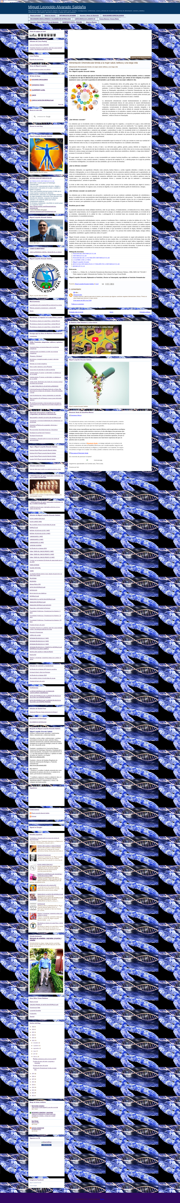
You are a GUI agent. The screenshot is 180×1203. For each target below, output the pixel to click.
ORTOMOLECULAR (34, 596)
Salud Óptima (35, 1121)
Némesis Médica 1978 (35, 584)
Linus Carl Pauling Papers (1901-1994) (39, 45)
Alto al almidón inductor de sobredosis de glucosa (42, 524)
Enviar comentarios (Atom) (113, 318)
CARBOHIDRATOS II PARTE (36, 539)
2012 (33, 1093)
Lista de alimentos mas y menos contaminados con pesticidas (45, 395)
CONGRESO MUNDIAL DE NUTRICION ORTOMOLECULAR (44, 1004)
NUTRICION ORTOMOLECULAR (37, 587)
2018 (33, 1076)
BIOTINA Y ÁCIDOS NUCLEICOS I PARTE (40, 530)
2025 (33, 1027)
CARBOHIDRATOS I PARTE (36, 536)
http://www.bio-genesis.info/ (38, 765)
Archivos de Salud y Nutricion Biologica (40, 672)
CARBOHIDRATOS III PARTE (37, 542)
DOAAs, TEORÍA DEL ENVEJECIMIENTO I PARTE (42, 551)
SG (74, 292)
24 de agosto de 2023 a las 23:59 (82, 300)
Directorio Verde (92, 443)
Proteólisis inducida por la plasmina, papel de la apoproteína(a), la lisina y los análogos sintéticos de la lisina (46, 48)
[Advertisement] (109, 44)
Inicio (111, 312)
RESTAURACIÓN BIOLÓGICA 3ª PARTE (39, 644)
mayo (34, 1051)
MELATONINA (33, 578)
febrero (35, 1056)
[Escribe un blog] (108, 284)
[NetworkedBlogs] (46, 1142)
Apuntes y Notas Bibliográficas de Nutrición (44, 22)
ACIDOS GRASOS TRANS (36, 521)
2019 (33, 1073)
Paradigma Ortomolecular (36, 435)
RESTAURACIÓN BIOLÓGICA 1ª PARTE (39, 638)
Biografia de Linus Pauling (36, 59)
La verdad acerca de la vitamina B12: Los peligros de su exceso (46, 305)
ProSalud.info (33, 1013)
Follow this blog (46, 1144)
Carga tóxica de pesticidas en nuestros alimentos (42, 369)
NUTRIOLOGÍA (33, 590)
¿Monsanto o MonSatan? (36, 356)
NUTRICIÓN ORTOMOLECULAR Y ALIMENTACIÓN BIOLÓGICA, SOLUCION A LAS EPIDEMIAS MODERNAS (45, 696)
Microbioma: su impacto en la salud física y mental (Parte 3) (45, 327)
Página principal (35, 15)
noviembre (36, 1045)
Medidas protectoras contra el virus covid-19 (44, 1059)
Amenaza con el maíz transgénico (38, 363)
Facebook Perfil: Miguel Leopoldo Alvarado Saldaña (43, 453)
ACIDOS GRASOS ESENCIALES (37, 518)
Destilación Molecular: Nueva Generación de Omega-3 (43, 712)
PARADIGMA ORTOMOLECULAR (38, 602)
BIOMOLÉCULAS (34, 527)
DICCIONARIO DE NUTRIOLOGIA (38, 722)
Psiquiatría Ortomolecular (36, 632)
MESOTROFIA (33, 581)
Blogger (102, 1199)
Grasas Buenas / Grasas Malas (109, 19)
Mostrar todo (60, 104)
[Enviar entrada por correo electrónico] (102, 284)
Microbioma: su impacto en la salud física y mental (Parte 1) (45, 321)
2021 (33, 1037)
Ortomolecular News (35, 1007)
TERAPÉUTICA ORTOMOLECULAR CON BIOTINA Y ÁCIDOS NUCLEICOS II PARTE (50, 875)
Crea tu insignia (33, 1185)
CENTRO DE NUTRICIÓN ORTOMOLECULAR (43, 100)
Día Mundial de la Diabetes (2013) (38, 548)
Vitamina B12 (33, 654)
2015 (33, 1084)
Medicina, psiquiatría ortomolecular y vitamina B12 (43, 308)
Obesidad (32, 1016)
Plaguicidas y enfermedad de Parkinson (40, 608)
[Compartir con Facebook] (111, 284)
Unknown (34, 816)
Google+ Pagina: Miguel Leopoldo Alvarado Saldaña (43, 456)
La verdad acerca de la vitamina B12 (47, 885)
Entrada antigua (145, 312)
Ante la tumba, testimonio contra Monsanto (41, 366)
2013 (33, 1090)
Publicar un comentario (77, 304)
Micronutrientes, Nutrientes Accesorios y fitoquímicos (44, 429)
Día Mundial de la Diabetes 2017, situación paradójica (43, 669)
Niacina (31, 311)
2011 (33, 1095)
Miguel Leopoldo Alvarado (35, 1182)
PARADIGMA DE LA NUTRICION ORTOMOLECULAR (42, 599)
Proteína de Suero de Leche (37, 625)
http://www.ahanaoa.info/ (37, 757)
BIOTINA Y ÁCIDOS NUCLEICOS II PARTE (40, 533)
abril (34, 1054)
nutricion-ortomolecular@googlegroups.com (43, 211)
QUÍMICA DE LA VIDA (35, 635)
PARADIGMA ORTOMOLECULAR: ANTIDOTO (40, 605)
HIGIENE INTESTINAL (35, 568)
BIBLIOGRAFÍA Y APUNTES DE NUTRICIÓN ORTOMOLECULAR (45, 417)
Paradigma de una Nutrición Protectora (40, 432)
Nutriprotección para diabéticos (38, 593)
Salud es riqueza (50, 15)
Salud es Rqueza (91, 22)
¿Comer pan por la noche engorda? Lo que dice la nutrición (45, 1107)
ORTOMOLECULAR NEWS (67, 15)
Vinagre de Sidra (35, 1122)
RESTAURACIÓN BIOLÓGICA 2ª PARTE (39, 641)
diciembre (36, 1043)
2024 (33, 1029)
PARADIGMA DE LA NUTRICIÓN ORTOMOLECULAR (50, 894)
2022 (33, 1035)
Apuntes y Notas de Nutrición (89, 15)
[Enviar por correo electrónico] (106, 284)
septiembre (36, 1048)
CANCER (34, 95)
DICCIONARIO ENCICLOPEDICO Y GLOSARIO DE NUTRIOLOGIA (50, 19)
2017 (33, 1079)
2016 (33, 1082)
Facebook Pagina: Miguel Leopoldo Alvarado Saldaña (43, 450)
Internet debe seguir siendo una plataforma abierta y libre (45, 469)
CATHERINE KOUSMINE (35, 545)
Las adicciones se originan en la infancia (40, 69)
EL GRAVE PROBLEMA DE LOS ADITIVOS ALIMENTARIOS (44, 386)
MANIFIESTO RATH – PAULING (72, 22)
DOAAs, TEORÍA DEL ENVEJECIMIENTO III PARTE (42, 557)
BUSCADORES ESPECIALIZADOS (113, 15)
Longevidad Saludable (35, 1010)
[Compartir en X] (110, 284)
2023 (33, 1032)
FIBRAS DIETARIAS (34, 565)
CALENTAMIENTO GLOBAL (38, 90)
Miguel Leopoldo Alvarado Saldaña (57, 7)
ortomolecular (33, 336)
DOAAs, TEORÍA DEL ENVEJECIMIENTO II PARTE (42, 554)
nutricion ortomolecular (38, 1128)
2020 (33, 1040)
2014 (33, 1087)
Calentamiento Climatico (38, 85)
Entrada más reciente (76, 312)
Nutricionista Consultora (38, 1106)
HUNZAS (32, 571)
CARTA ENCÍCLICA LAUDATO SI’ (85, 19)
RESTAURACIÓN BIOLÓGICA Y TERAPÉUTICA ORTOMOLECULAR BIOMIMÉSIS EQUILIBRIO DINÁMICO (46, 648)
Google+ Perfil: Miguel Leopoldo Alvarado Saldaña (42, 459)
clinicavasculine (77, 294)
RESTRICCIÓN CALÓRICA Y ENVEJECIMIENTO (41, 652)
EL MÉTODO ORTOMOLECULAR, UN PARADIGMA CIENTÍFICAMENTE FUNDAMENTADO (42, 692)
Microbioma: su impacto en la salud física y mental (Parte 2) (45, 324)
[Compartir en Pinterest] (113, 284)
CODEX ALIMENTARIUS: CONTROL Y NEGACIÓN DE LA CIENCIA (46, 252)
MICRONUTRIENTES (36, 1129)
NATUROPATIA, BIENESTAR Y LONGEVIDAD (42, 1112)
